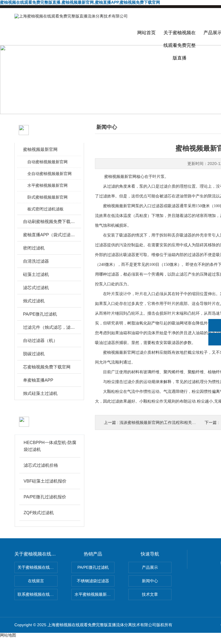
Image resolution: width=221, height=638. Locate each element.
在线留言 (36, 581)
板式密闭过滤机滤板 (45, 209)
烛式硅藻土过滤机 (40, 393)
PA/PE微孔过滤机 (40, 314)
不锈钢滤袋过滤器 (93, 581)
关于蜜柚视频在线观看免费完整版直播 (179, 37)
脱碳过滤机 (34, 353)
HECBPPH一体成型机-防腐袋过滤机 (50, 446)
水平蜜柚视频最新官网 (47, 185)
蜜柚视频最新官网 (40, 149)
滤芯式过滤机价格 (41, 465)
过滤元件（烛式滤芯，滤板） (49, 327)
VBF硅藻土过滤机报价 (45, 480)
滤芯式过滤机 (36, 287)
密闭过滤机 (34, 247)
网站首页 (146, 32)
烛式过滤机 (34, 300)
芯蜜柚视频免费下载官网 (47, 366)
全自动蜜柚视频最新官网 (49, 173)
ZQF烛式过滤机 (39, 512)
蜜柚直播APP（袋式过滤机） (49, 234)
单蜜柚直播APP (38, 380)
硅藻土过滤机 (36, 274)
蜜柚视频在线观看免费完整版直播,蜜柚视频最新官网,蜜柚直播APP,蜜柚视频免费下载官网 (80, 2)
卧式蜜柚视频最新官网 (47, 197)
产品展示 (150, 567)
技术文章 (150, 594)
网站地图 (8, 635)
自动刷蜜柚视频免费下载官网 (49, 221)
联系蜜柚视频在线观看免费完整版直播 (38, 594)
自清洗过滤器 (36, 261)
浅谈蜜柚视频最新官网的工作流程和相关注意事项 (163, 422)
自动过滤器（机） (40, 340)
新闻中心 (150, 581)
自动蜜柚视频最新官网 (47, 162)
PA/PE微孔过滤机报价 (45, 496)
